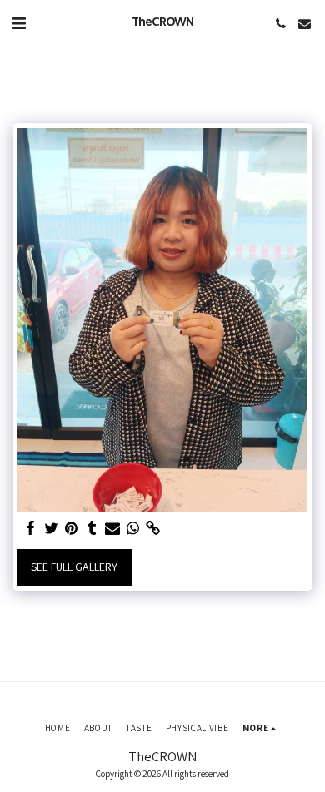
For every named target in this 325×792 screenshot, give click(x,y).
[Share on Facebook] (30, 529)
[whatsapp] (133, 529)
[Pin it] (71, 529)
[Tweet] (51, 529)
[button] (18, 23)
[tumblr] (92, 529)
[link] (153, 529)
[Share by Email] (112, 529)
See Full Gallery (74, 566)
